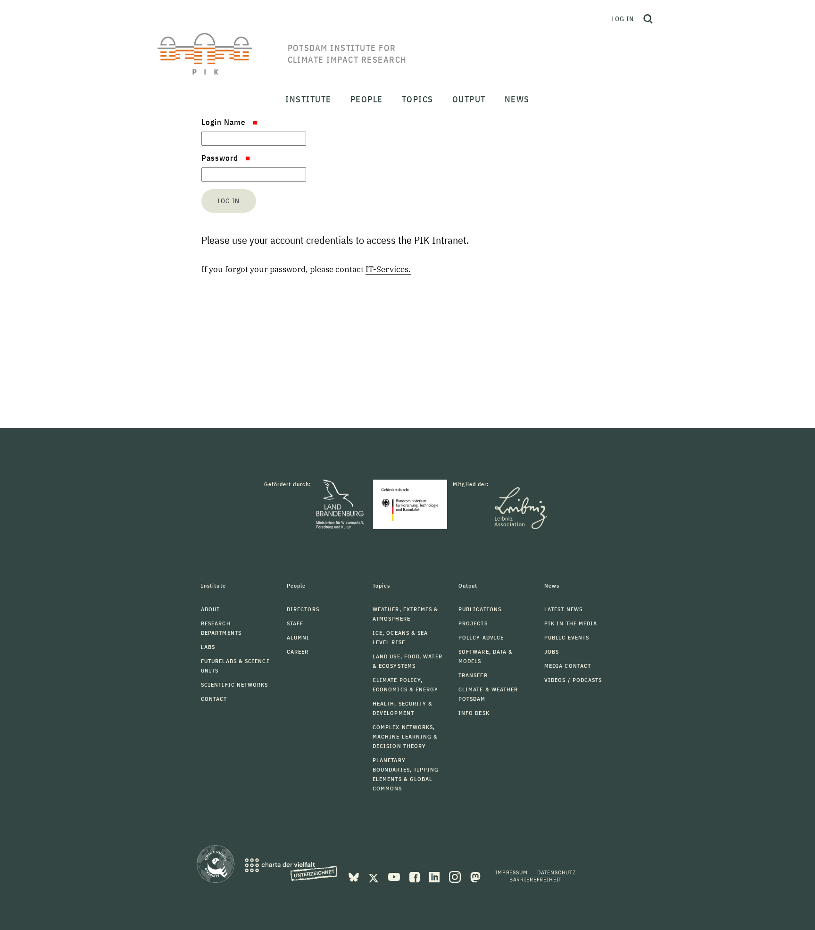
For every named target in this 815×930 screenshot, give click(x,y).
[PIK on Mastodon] (475, 876)
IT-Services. (388, 269)
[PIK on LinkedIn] (435, 876)
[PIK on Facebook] (415, 876)
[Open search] (648, 19)
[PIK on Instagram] (456, 876)
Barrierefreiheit (535, 879)
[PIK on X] (374, 876)
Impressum (511, 872)
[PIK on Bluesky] (355, 876)
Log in (622, 19)
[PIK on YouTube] (395, 876)
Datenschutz (556, 872)
